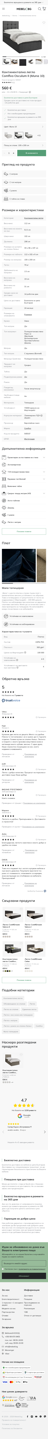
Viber (7, 1354)
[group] (24, 1126)
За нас (5, 1296)
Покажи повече (24, 531)
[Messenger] (41, 1416)
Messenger (9, 1350)
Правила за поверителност (14, 1420)
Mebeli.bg (6, 16)
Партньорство (8, 1312)
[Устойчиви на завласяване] (17, 660)
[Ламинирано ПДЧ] (41, 415)
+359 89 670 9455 (12, 1337)
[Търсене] (39, 9)
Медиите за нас (9, 1308)
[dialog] (24, 100)
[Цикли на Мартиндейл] (25, 652)
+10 (12, 1082)
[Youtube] (37, 1416)
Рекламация (29, 1308)
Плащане (28, 1299)
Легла (14, 16)
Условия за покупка (10, 1424)
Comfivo (27, 428)
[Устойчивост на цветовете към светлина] (17, 668)
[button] (24, 2)
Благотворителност (10, 1299)
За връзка (6, 1319)
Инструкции (29, 439)
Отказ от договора (32, 1315)
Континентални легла (28, 16)
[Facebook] (28, 1416)
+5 (12, 971)
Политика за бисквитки (12, 1428)
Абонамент (24, 1276)
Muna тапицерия (13, 587)
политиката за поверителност (32, 1269)
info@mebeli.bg (11, 1346)
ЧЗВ (26, 1312)
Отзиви (5, 1315)
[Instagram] (33, 1416)
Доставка (28, 1296)
